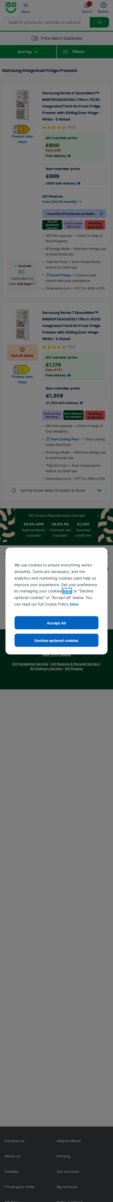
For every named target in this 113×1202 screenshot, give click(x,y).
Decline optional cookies (56, 640)
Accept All (56, 623)
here (67, 591)
